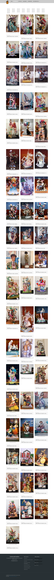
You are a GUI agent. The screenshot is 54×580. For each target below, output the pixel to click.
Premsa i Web (25, 569)
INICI (12, 1)
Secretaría (25, 561)
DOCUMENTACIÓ (36, 1)
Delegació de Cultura (27, 566)
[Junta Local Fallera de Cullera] (7, 2)
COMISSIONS (30, 1)
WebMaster (25, 558)
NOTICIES (20, 1)
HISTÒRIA (15, 1)
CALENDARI (25, 1)
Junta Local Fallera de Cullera (28, 559)
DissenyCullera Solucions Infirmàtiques (13, 576)
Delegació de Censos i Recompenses (27, 563)
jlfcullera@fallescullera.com (14, 560)
